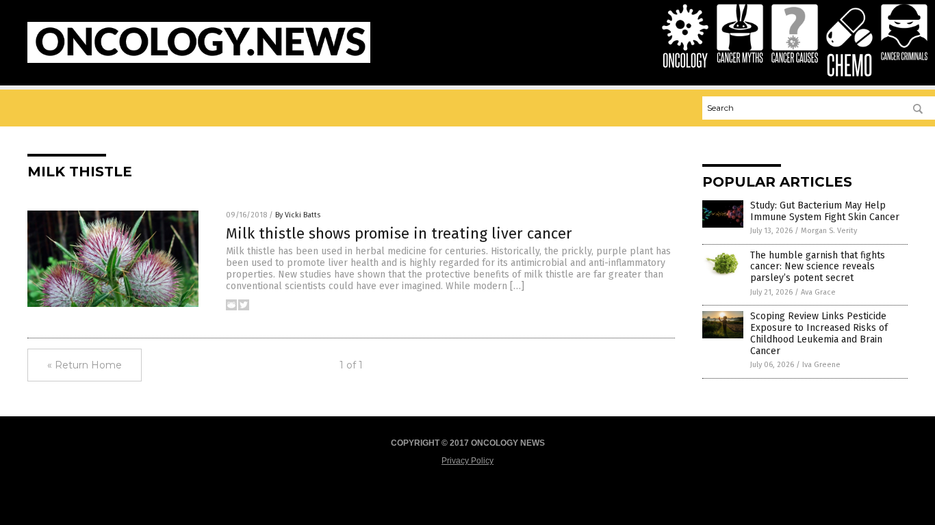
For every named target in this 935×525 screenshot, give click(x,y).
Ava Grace (818, 292)
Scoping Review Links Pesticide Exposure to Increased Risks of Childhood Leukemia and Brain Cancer (819, 333)
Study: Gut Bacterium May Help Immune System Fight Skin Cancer (824, 211)
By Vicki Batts (297, 215)
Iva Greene (821, 364)
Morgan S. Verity (829, 230)
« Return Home (84, 365)
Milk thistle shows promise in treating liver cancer (399, 233)
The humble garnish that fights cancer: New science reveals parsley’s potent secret (817, 267)
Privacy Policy (467, 461)
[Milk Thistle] (198, 60)
